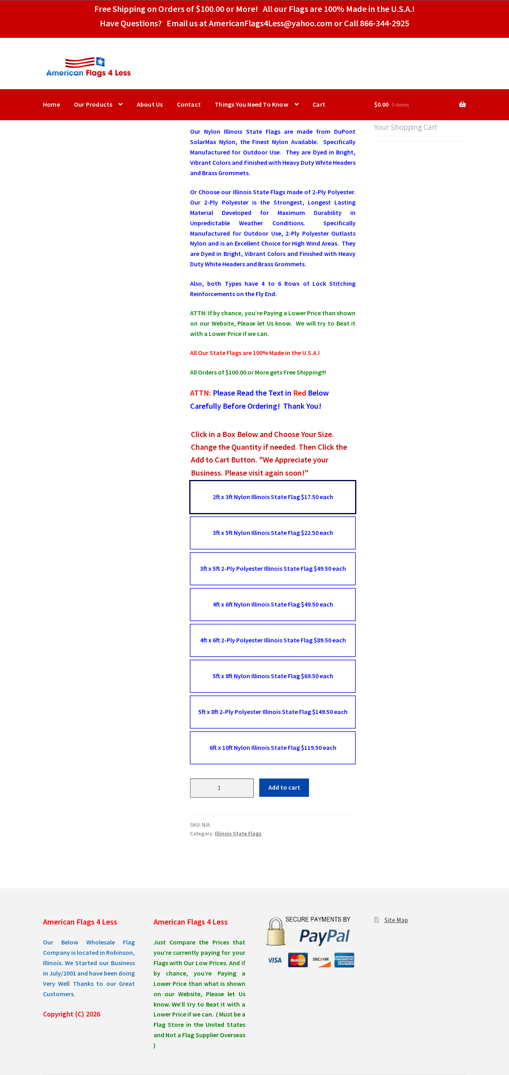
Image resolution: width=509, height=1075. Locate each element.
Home (51, 104)
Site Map (396, 920)
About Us (150, 104)
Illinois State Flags (238, 833)
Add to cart (284, 787)
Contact (189, 104)
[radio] (273, 497)
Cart (319, 104)
